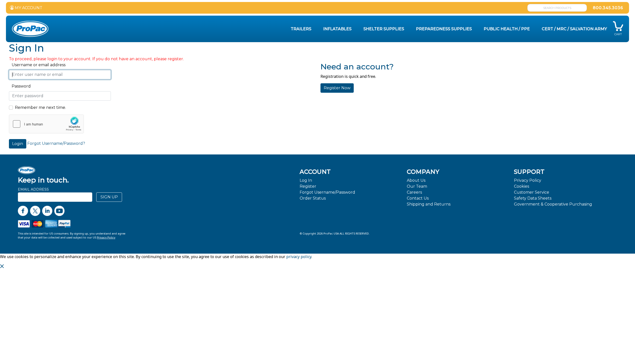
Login (17, 143)
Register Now (337, 88)
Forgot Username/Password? (56, 143)
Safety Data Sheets (532, 198)
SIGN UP (109, 197)
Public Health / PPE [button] (507, 29)
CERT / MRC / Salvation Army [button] (574, 29)
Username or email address (37, 64)
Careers (414, 192)
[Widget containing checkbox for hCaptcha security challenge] (46, 124)
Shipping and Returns (428, 204)
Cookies (521, 186)
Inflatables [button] (337, 29)
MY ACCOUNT (28, 7)
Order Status (313, 198)
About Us (416, 180)
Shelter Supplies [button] (383, 29)
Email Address (33, 189)
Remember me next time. (40, 107)
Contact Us (418, 198)
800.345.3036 (608, 7)
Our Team (417, 186)
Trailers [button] (301, 29)
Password (20, 86)
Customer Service (531, 192)
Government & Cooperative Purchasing (553, 204)
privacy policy (298, 256)
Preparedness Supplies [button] (444, 29)
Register (308, 186)
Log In (306, 180)
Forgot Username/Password (327, 192)
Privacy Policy (527, 180)
